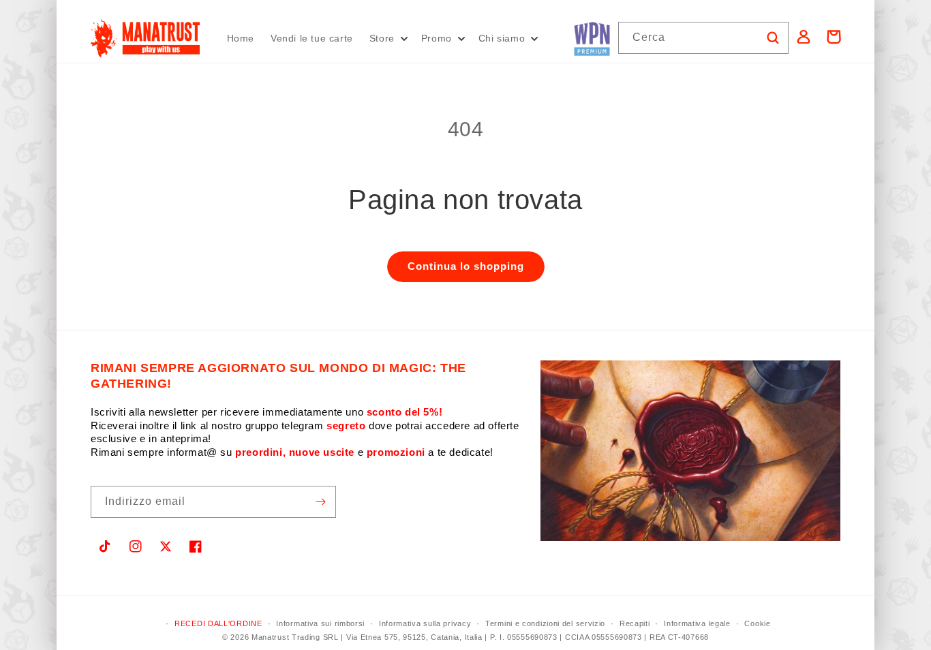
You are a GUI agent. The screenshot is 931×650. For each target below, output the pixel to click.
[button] (387, 38)
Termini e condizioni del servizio (545, 623)
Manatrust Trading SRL (295, 637)
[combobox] (703, 37)
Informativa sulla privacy (425, 623)
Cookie (757, 623)
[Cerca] (773, 37)
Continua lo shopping (466, 266)
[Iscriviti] (320, 502)
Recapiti (635, 623)
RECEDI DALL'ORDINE (218, 623)
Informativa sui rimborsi (320, 623)
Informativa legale (697, 623)
